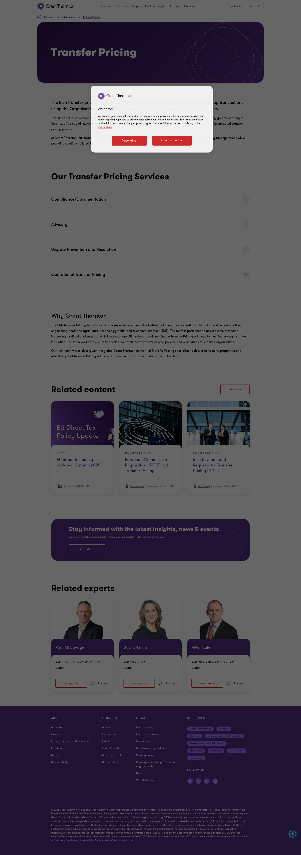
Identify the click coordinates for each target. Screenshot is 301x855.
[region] (152, 119)
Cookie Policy (105, 127)
